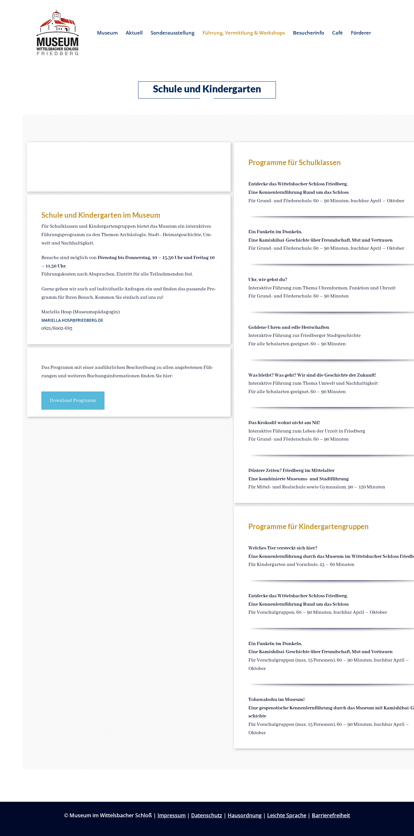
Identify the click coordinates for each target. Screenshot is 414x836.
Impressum (172, 815)
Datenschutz (206, 815)
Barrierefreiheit (331, 815)
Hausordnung (245, 815)
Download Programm (73, 400)
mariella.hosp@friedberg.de (72, 320)
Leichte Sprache (286, 815)
